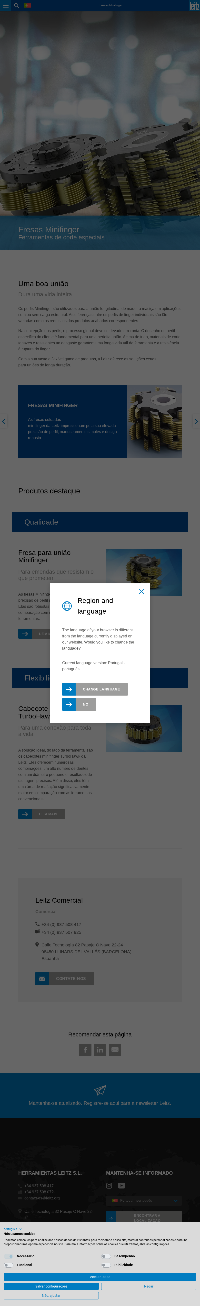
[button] (13, 1229)
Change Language (101, 689)
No (85, 704)
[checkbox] (8, 1256)
